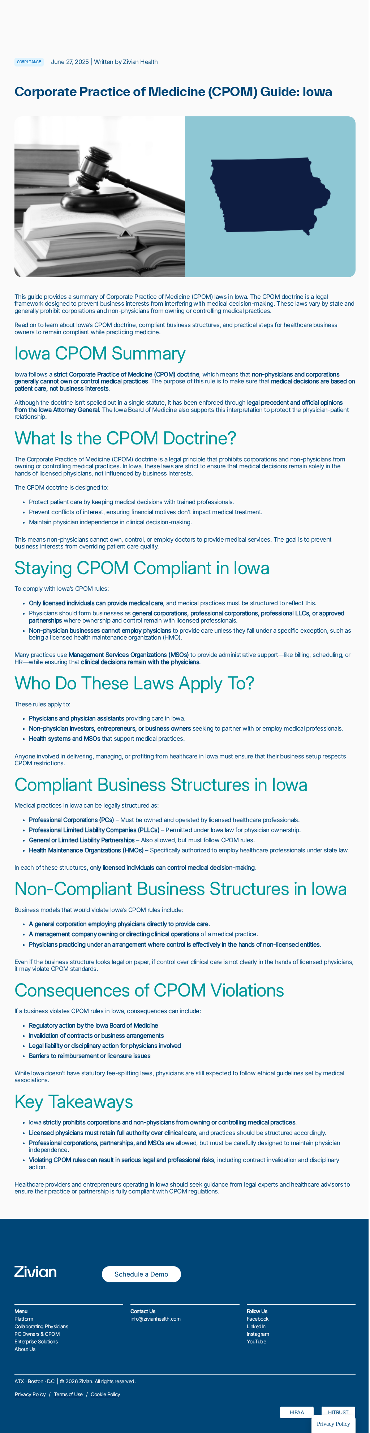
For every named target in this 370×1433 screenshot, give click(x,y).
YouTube (256, 1341)
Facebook (258, 1319)
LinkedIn (256, 1326)
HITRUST (338, 1412)
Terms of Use (68, 1394)
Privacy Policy (30, 1394)
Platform (23, 1319)
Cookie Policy (105, 1394)
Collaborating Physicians (41, 1326)
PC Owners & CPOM (37, 1334)
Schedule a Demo (141, 1274)
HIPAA (297, 1412)
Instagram (258, 1334)
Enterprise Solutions (35, 1341)
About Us (24, 1349)
